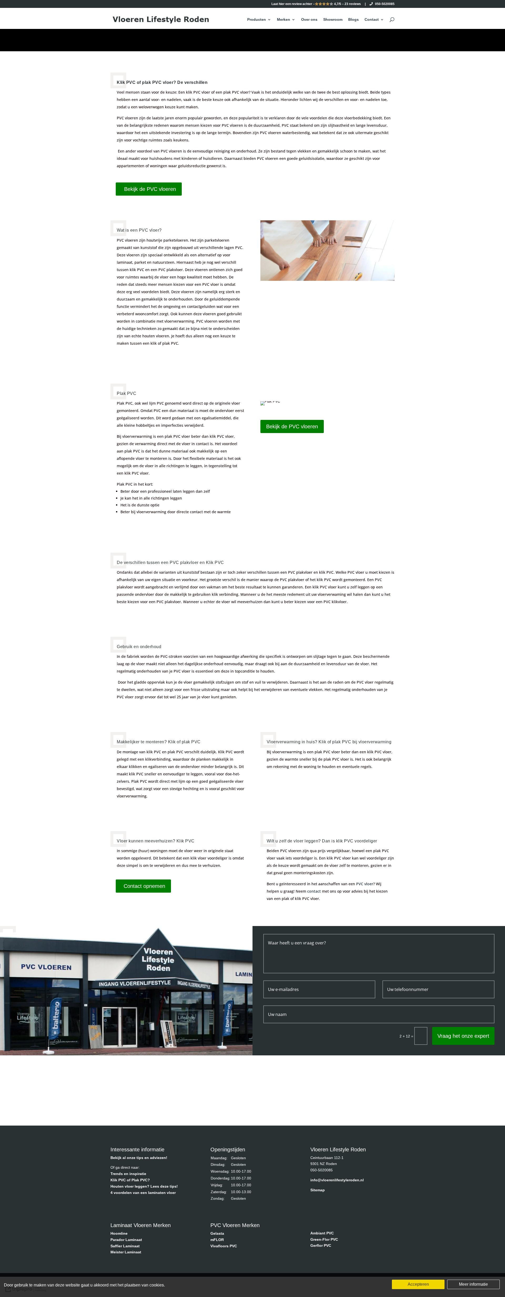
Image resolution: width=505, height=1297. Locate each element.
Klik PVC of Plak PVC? (130, 1180)
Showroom (332, 20)
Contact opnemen (144, 886)
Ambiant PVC (322, 1233)
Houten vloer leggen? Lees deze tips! (144, 1186)
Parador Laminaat (126, 1240)
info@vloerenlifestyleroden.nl (337, 1180)
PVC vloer (364, 883)
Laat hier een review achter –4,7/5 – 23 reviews (316, 4)
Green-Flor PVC (324, 1239)
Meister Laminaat (125, 1252)
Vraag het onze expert (463, 1036)
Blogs (353, 20)
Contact (372, 20)
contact (314, 891)
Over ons (309, 20)
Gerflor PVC (320, 1245)
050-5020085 (384, 4)
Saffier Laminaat (125, 1246)
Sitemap (317, 1190)
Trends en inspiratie (128, 1174)
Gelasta (217, 1233)
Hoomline (119, 1233)
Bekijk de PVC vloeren (150, 189)
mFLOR (217, 1240)
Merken (283, 20)
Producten (256, 20)
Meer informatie (473, 1284)
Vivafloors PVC (223, 1246)
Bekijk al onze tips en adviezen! (138, 1158)
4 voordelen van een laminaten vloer (143, 1193)
